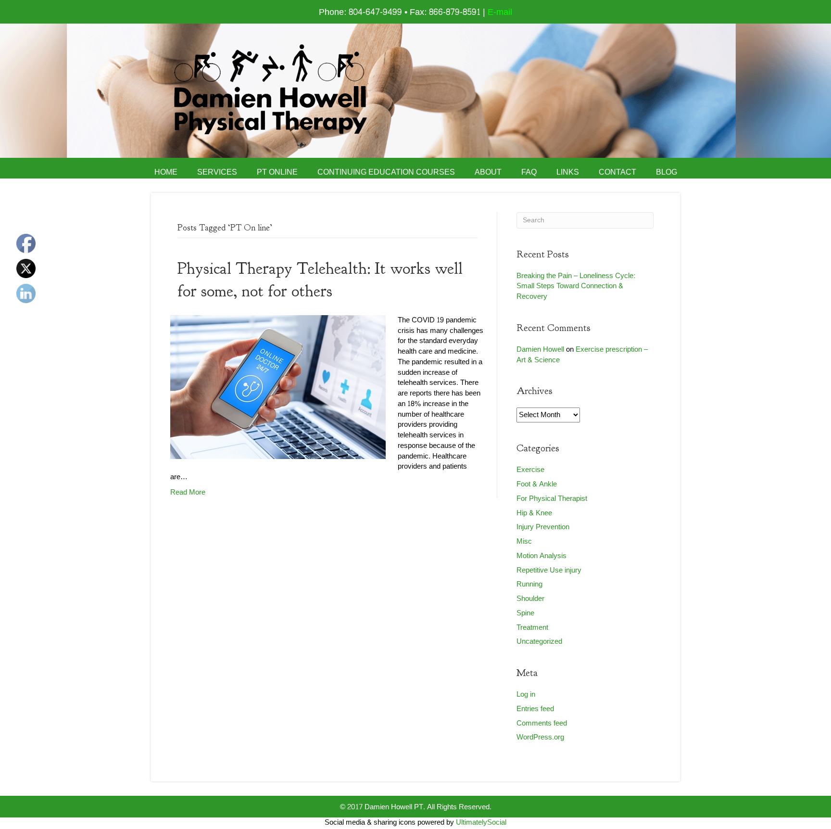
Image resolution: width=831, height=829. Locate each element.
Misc (524, 541)
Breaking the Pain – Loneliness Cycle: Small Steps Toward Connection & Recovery (575, 286)
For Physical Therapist (551, 498)
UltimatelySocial (481, 822)
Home (165, 172)
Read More (187, 492)
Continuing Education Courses (386, 172)
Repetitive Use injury (548, 570)
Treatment (532, 627)
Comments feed (541, 723)
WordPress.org (540, 737)
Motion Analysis (541, 555)
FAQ (529, 172)
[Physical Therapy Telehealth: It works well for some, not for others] (278, 389)
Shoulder (530, 598)
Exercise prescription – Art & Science (582, 355)
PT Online (277, 172)
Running (529, 584)
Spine (525, 613)
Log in (525, 694)
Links (567, 172)
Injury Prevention (542, 527)
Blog (666, 172)
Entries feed (535, 708)
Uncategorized (539, 641)
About (488, 172)
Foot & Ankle (536, 484)
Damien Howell (540, 349)
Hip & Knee (534, 513)
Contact (617, 172)
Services (217, 172)
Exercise (530, 469)
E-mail (500, 12)
